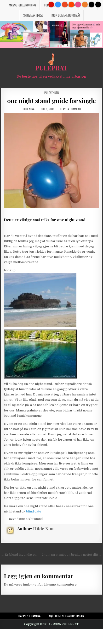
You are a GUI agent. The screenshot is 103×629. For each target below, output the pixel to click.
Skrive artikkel (33, 15)
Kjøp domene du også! (66, 15)
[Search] (98, 4)
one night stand (31, 519)
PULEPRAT (51, 68)
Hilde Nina (28, 109)
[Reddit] (71, 4)
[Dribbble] (78, 4)
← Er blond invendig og (19, 554)
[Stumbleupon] (65, 4)
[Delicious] (58, 4)
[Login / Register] (91, 4)
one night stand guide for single (51, 100)
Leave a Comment (70, 109)
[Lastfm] (51, 4)
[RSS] (85, 4)
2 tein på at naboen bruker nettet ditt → (72, 554)
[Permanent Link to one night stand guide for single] (51, 160)
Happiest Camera (29, 615)
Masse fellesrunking (22, 5)
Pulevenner (51, 93)
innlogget (30, 584)
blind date (33, 511)
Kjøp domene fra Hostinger (66, 615)
